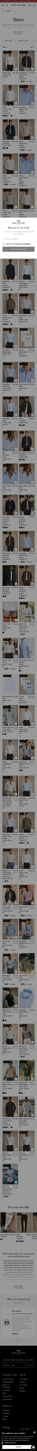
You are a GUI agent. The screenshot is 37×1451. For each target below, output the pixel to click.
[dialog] (18, 1440)
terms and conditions (23, 244)
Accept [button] (18, 1447)
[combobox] (34, 1432)
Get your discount (18, 249)
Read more (26, 1440)
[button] (18, 1442)
